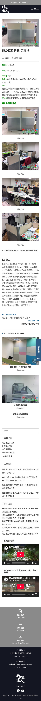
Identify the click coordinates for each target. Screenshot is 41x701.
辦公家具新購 (29, 250)
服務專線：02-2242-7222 (21, 2)
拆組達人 (6, 260)
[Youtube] (22, 690)
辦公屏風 (8, 250)
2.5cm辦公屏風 (21, 250)
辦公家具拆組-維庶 (20, 414)
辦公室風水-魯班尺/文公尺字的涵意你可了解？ (20, 534)
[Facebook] (18, 690)
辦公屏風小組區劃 (21, 405)
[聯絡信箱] (20, 636)
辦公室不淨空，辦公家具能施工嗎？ (21, 98)
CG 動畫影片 (7, 456)
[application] (20, 554)
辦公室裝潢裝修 (8, 452)
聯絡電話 (20, 615)
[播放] (5, 563)
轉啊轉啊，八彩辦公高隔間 (20, 367)
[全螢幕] (36, 563)
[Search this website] (20, 430)
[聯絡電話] (20, 611)
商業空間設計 (7, 449)
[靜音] (32, 563)
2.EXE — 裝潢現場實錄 (13, 58)
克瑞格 (36, 250)
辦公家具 (13, 250)
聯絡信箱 (20, 640)
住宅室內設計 (7, 446)
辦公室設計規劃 (8, 443)
